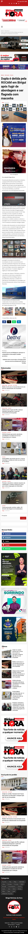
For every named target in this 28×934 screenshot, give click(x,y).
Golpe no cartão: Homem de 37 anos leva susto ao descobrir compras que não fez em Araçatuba (6, 654)
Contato (18, 924)
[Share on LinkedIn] (19, 321)
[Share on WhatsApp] (14, 321)
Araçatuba (4, 385)
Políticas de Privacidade (16, 922)
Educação (4, 886)
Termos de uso (11, 924)
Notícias (15, 385)
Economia (16, 884)
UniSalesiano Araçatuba (7, 893)
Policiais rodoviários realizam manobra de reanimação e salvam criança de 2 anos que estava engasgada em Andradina (14, 473)
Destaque (7, 75)
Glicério (14, 888)
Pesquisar (4, 515)
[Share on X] (9, 321)
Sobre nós (7, 922)
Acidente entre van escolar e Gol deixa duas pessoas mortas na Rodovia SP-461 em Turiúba (14, 360)
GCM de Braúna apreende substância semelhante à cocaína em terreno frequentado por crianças (14, 424)
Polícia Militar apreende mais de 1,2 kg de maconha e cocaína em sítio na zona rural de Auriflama (14, 448)
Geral (9, 888)
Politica (3, 891)
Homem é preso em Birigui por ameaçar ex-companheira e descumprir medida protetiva (13, 353)
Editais (21, 884)
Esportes (20, 886)
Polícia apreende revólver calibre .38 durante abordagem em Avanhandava (14, 497)
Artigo (10, 881)
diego (3, 102)
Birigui (2, 75)
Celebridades (22, 881)
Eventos (4, 888)
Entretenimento (12, 886)
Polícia (11, 75)
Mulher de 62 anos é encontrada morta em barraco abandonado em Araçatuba (14, 377)
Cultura (3, 884)
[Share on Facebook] (4, 321)
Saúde (13, 891)
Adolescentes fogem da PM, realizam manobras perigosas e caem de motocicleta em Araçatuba (14, 400)
